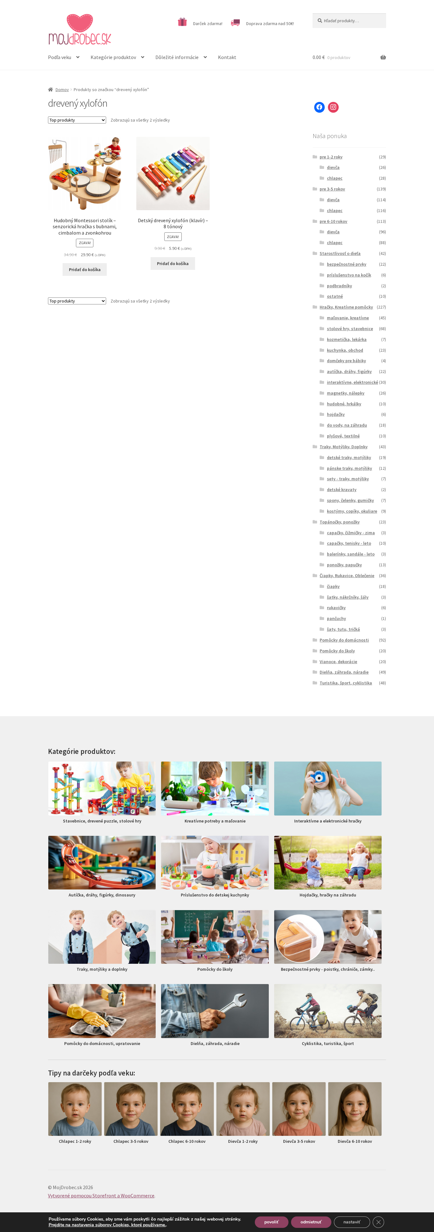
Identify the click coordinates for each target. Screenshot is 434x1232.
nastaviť (352, 1222)
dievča (333, 167)
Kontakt (227, 57)
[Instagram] (333, 107)
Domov (62, 89)
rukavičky (336, 607)
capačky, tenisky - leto (349, 543)
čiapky (333, 586)
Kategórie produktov (113, 57)
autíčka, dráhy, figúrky (349, 371)
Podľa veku (59, 57)
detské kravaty (341, 489)
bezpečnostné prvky (346, 264)
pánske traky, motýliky (349, 468)
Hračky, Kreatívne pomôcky (346, 307)
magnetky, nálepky (345, 393)
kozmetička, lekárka (347, 339)
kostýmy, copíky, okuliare (352, 511)
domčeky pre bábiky (346, 360)
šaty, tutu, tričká (343, 629)
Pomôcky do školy (337, 651)
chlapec (334, 178)
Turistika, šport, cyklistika (346, 683)
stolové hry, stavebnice (350, 328)
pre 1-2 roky (331, 157)
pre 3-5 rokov (332, 189)
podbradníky (339, 286)
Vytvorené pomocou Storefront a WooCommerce (101, 1195)
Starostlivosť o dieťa (340, 253)
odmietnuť (311, 1222)
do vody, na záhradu (347, 425)
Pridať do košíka (85, 269)
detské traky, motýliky (349, 457)
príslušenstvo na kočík (349, 275)
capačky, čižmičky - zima (351, 533)
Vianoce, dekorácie (338, 661)
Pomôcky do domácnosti (344, 640)
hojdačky (336, 414)
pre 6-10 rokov (333, 221)
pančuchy (336, 618)
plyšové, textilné (343, 436)
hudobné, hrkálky (344, 404)
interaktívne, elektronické (352, 382)
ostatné (335, 296)
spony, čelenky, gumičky (350, 500)
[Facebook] (320, 107)
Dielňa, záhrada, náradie (344, 672)
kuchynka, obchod (345, 350)
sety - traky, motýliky (348, 479)
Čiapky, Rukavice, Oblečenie (347, 575)
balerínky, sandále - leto (351, 554)
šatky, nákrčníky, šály (348, 597)
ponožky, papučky (344, 565)
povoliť (271, 1222)
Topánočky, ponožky (340, 522)
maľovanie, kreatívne (348, 318)
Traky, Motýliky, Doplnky (344, 447)
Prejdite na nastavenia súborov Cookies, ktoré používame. (107, 1225)
